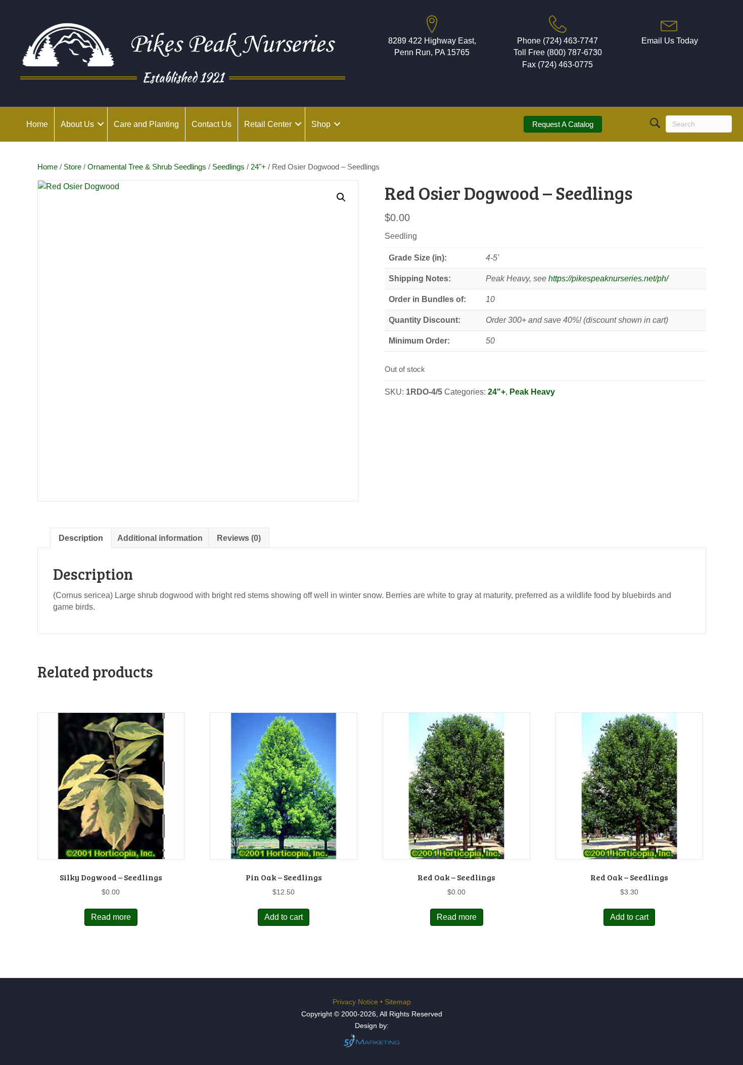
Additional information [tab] (160, 538)
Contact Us (211, 124)
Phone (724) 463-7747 (557, 40)
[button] (100, 124)
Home (37, 124)
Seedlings (228, 167)
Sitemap (398, 1002)
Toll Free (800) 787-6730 (558, 52)
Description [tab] (81, 538)
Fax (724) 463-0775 (557, 64)
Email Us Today (669, 40)
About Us (77, 124)
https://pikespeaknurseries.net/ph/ (608, 278)
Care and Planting (146, 124)
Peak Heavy (532, 392)
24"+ (258, 167)
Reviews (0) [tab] (239, 538)
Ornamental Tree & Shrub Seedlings (146, 167)
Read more (111, 917)
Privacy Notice (356, 1002)
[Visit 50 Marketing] (371, 1040)
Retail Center (268, 124)
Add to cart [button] (283, 917)
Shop (321, 124)
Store (72, 167)
